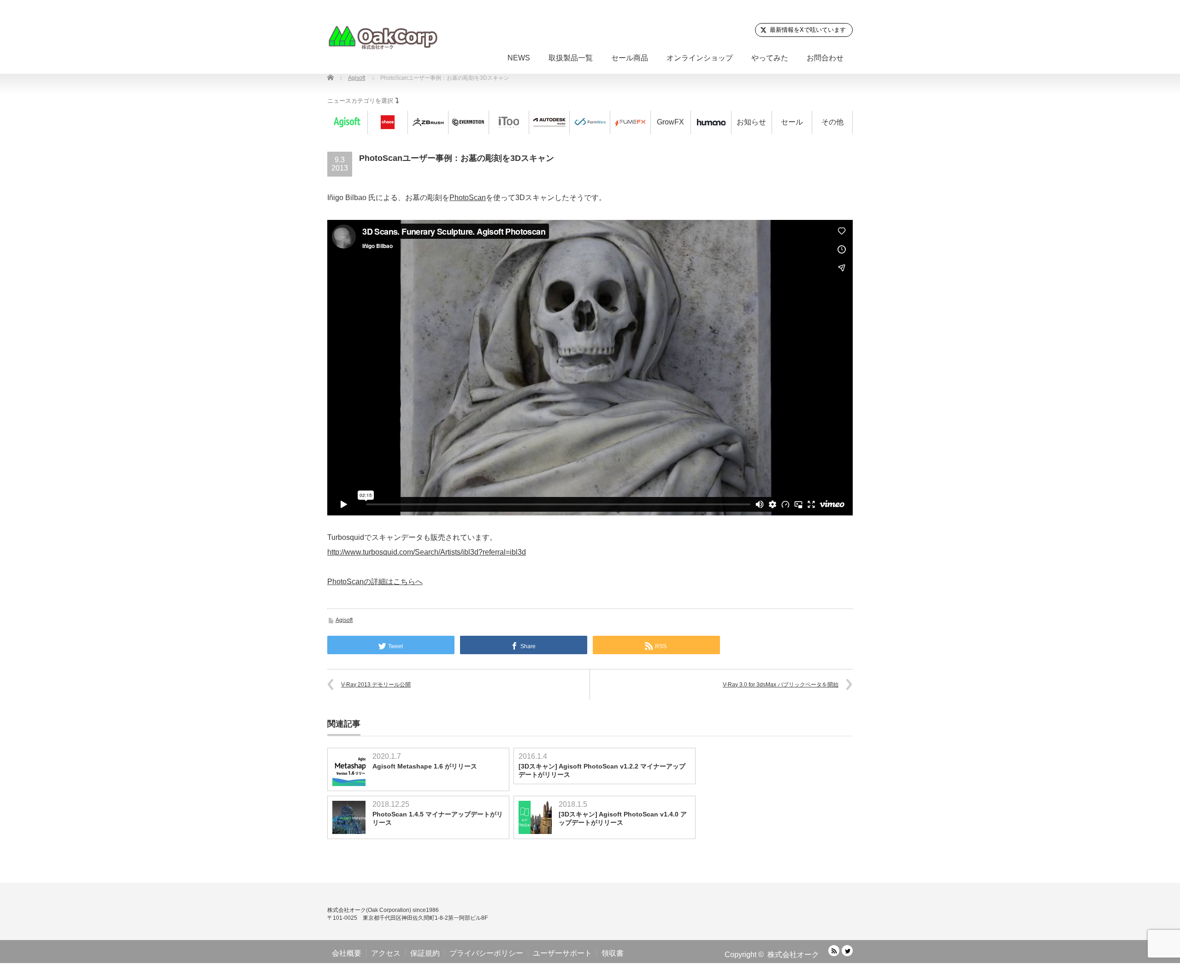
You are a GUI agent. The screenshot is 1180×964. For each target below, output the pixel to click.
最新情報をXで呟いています (808, 29)
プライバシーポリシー (486, 953)
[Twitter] (847, 950)
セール (792, 122)
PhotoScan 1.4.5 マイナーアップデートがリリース (437, 818)
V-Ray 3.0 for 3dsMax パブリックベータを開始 (780, 684)
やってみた (769, 58)
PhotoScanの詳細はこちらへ (375, 581)
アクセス (386, 953)
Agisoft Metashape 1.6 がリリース (424, 766)
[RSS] (833, 950)
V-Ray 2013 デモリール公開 (376, 684)
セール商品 (629, 58)
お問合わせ (825, 58)
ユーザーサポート (562, 953)
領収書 (613, 953)
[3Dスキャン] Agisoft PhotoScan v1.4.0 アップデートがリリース (623, 818)
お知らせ (751, 122)
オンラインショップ (700, 58)
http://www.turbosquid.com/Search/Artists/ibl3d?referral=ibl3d (426, 552)
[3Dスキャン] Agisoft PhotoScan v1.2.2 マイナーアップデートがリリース (602, 770)
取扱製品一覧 (571, 58)
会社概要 (346, 953)
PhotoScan (467, 197)
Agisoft (344, 620)
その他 (832, 122)
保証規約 (425, 953)
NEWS (518, 58)
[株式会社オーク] (382, 37)
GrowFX (670, 122)
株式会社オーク (793, 954)
